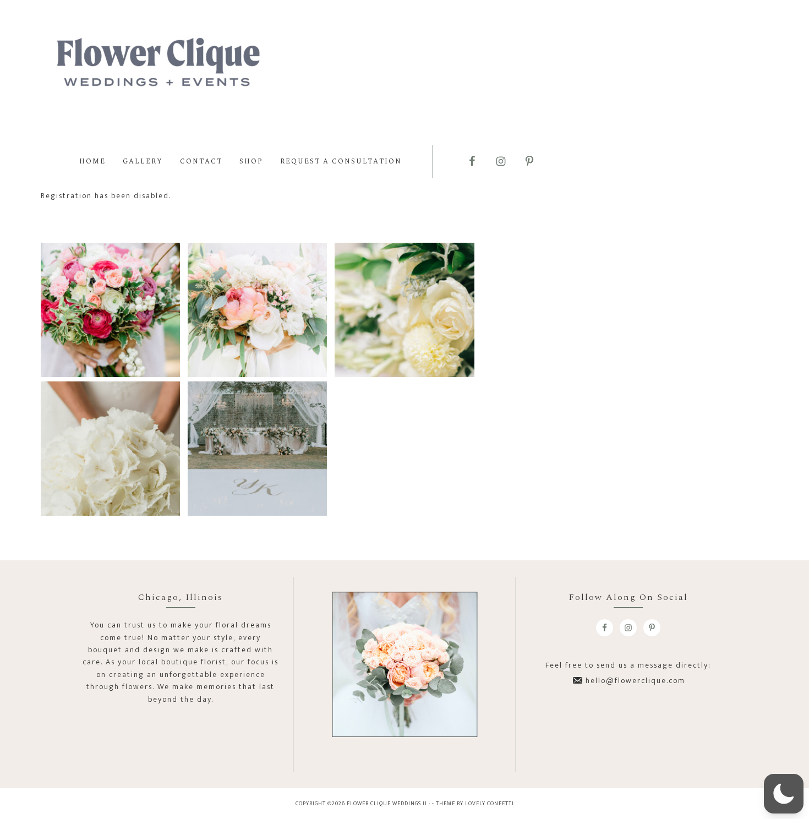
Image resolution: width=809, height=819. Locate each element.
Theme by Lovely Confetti (475, 803)
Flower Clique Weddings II (158, 64)
